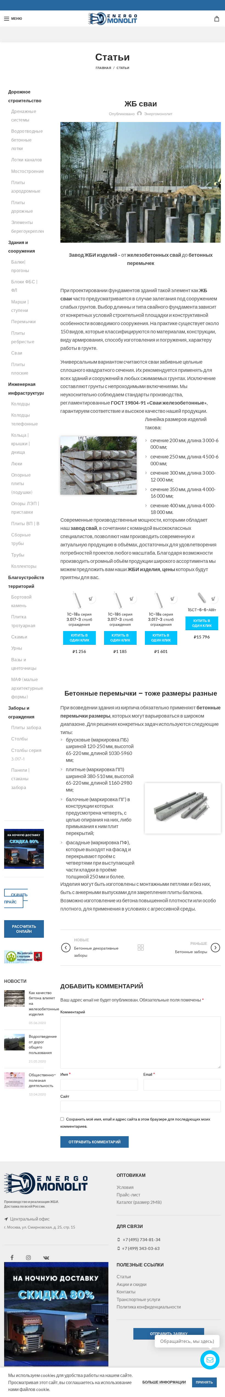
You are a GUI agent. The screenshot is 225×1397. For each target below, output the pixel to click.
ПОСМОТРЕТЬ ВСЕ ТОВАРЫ (140, 668)
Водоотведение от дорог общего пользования (43, 1044)
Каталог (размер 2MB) (139, 1202)
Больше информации (164, 1382)
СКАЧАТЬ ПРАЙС (16, 898)
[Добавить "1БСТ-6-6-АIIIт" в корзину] (213, 599)
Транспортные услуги (138, 1299)
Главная (103, 68)
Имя (65, 1074)
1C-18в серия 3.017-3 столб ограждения (161, 619)
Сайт (64, 1096)
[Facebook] (12, 1257)
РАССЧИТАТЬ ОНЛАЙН (24, 929)
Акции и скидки (132, 1284)
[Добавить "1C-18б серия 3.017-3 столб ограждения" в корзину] (132, 599)
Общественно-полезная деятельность (42, 1080)
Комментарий (72, 1011)
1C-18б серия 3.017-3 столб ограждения (120, 619)
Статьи (123, 68)
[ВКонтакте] (46, 1257)
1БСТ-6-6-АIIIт (202, 609)
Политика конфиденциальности (149, 1306)
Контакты (126, 1291)
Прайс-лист (128, 1194)
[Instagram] (28, 1257)
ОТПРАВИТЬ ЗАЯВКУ (168, 1334)
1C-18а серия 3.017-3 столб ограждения (79, 619)
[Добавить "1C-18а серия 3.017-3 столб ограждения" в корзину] (91, 599)
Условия (125, 1187)
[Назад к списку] (141, 948)
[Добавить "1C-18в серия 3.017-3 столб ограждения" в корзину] (172, 599)
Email (149, 1074)
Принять (204, 1382)
